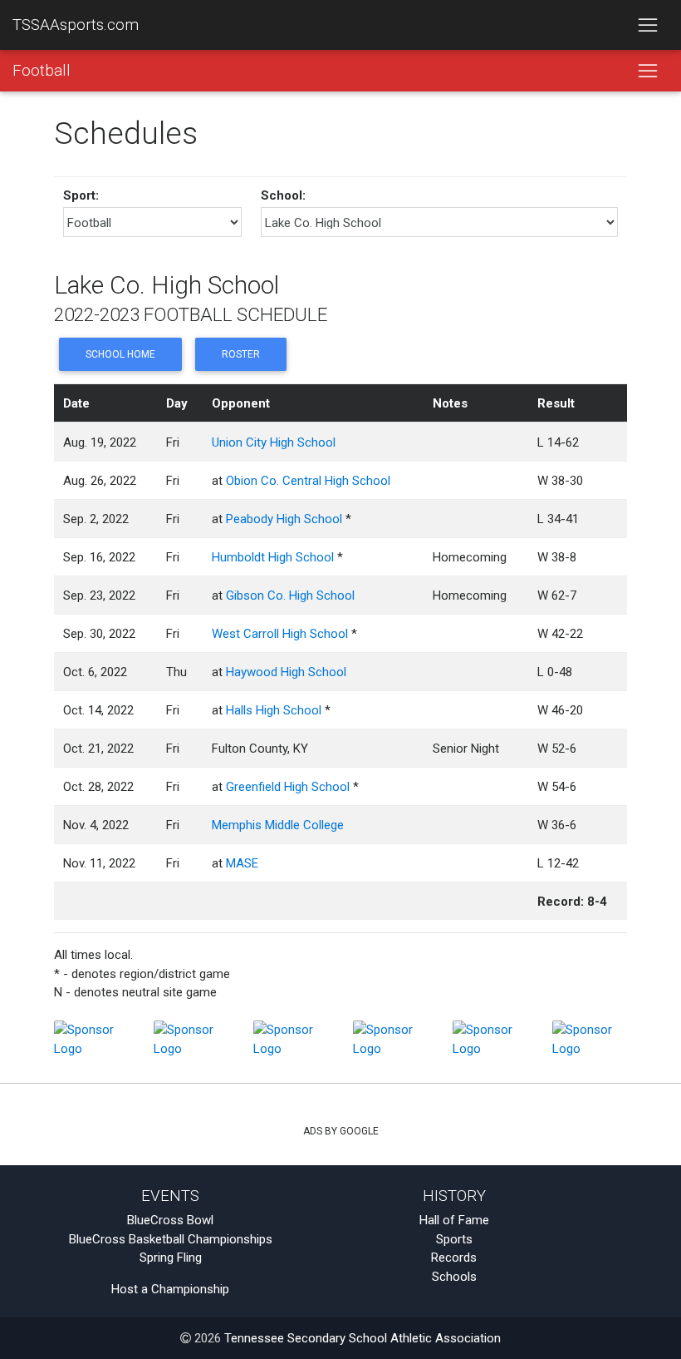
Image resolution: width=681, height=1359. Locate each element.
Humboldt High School (273, 557)
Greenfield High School (288, 786)
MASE (242, 863)
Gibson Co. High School (290, 595)
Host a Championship (170, 1289)
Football (41, 71)
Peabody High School (284, 518)
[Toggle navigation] (647, 25)
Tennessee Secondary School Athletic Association (362, 1338)
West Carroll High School (280, 633)
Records (454, 1257)
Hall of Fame (454, 1220)
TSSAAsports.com (75, 25)
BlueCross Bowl (170, 1220)
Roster (241, 354)
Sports (454, 1239)
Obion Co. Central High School (308, 480)
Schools (454, 1276)
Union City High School (274, 442)
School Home (120, 354)
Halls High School (273, 710)
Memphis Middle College (278, 825)
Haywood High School (286, 672)
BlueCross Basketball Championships (170, 1239)
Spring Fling (171, 1257)
